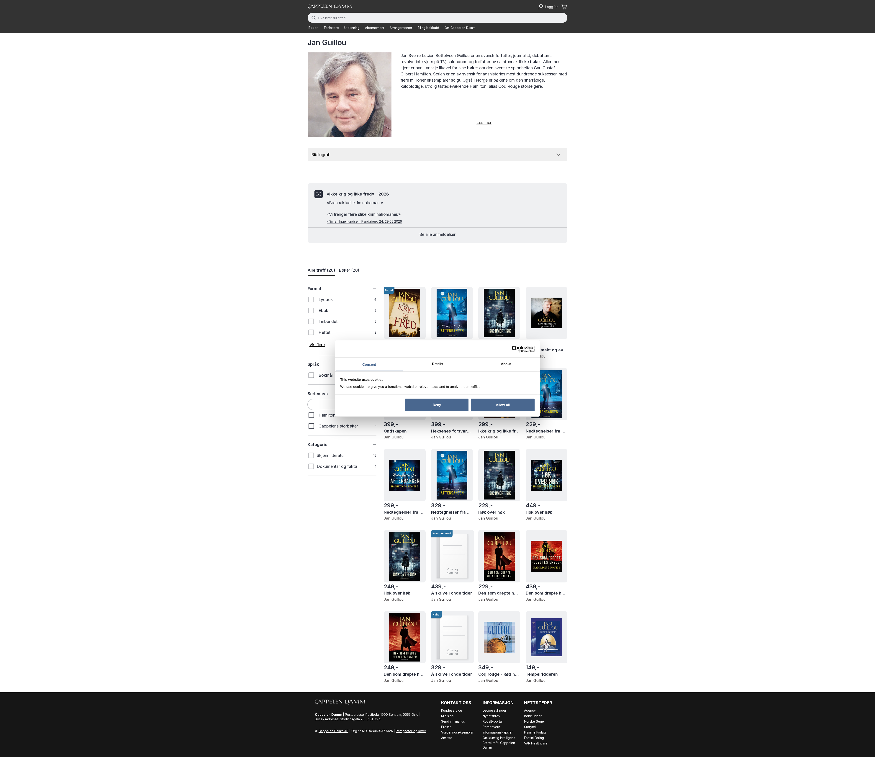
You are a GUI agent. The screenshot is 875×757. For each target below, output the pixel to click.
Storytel (530, 727)
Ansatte (446, 738)
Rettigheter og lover (411, 731)
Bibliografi (320, 154)
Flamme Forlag (535, 732)
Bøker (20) (349, 270)
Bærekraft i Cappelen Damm (499, 745)
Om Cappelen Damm (460, 28)
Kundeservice (451, 710)
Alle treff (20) (321, 270)
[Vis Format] (370, 288)
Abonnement (374, 28)
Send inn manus (453, 721)
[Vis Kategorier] (370, 444)
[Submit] (313, 18)
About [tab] (506, 364)
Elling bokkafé (428, 28)
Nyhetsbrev (491, 716)
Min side (447, 716)
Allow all (503, 405)
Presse (446, 727)
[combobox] (437, 18)
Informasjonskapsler (498, 732)
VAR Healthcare (536, 743)
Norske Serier (534, 721)
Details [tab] (437, 364)
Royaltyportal (492, 721)
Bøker (313, 28)
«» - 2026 (358, 194)
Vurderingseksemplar (457, 732)
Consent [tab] (369, 364)
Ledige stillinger (494, 710)
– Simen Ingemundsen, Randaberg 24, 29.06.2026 (364, 221)
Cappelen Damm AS (333, 731)
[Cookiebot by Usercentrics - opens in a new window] (515, 348)
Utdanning (352, 28)
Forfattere (331, 28)
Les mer (484, 122)
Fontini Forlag (534, 738)
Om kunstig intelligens (499, 738)
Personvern (491, 727)
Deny (437, 405)
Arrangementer (401, 28)
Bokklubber (533, 716)
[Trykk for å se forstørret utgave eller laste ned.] (349, 94)
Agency (530, 710)
